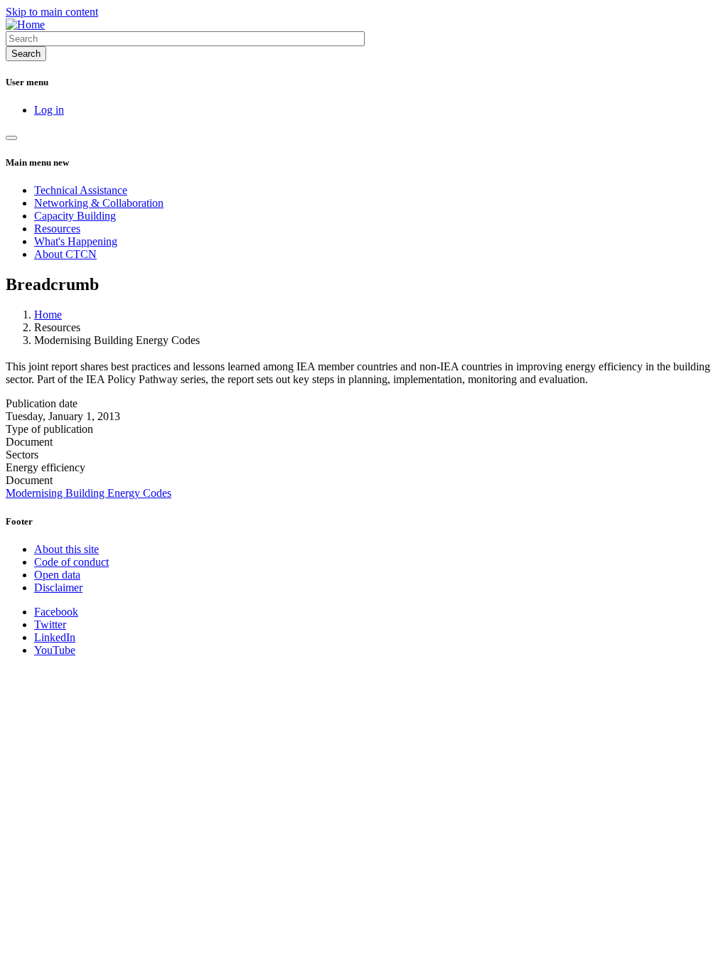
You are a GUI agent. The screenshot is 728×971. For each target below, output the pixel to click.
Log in (49, 110)
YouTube (54, 650)
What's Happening (75, 241)
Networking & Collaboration (99, 203)
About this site (66, 549)
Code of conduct (71, 562)
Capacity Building (75, 216)
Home (48, 315)
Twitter (50, 624)
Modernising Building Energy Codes (88, 493)
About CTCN (65, 254)
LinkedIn (54, 637)
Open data (57, 575)
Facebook (56, 612)
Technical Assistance (80, 190)
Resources (57, 228)
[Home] (25, 24)
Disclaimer (58, 587)
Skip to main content (52, 12)
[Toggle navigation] (11, 138)
